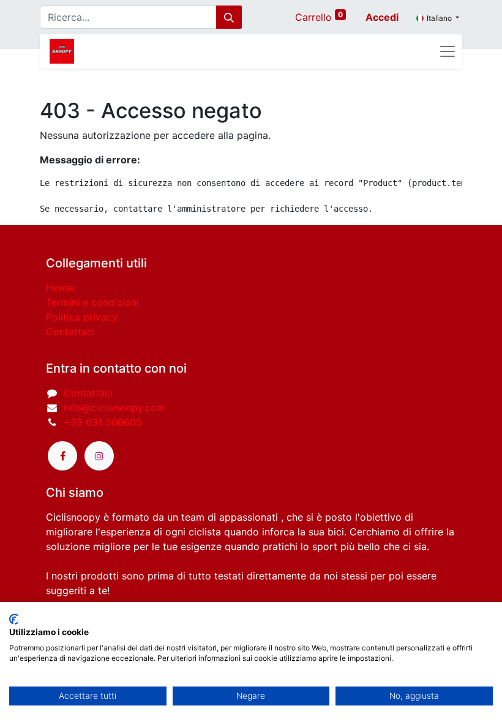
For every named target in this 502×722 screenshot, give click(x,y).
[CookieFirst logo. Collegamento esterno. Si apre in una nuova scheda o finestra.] (13, 619)
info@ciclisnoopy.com (114, 407)
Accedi (382, 17)
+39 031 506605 (103, 422)
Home (59, 287)
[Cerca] (229, 17)
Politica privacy (82, 317)
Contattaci (70, 332)
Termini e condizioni (92, 302)
